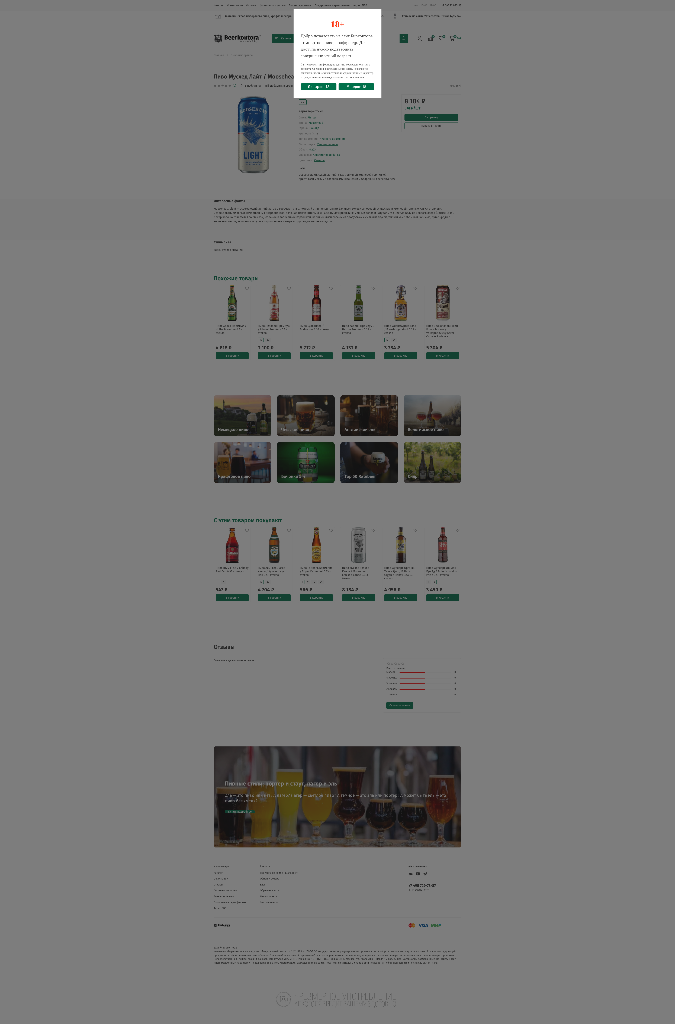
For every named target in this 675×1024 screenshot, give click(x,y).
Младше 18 (356, 86)
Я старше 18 (318, 86)
